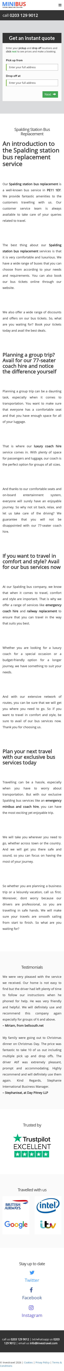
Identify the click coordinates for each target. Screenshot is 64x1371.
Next (49, 94)
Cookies (28, 1362)
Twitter (32, 1280)
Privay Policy (42, 1362)
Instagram (32, 1315)
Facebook (32, 1298)
